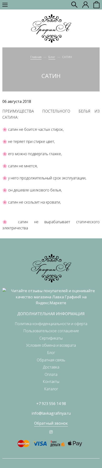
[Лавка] (51, 28)
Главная (36, 57)
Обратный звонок (51, 423)
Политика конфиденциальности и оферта (51, 323)
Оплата (51, 374)
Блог (51, 57)
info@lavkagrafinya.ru (51, 413)
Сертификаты (51, 338)
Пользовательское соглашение (51, 330)
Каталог (51, 388)
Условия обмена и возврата (51, 345)
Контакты (51, 381)
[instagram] (51, 432)
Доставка (51, 367)
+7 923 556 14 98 (51, 403)
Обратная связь (51, 360)
